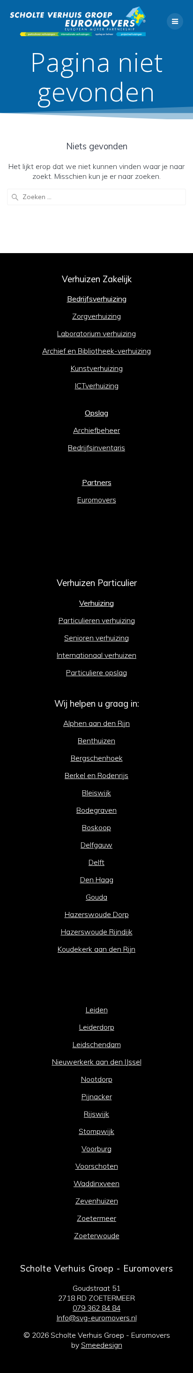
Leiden (97, 1009)
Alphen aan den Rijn (96, 723)
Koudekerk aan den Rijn (96, 949)
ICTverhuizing (97, 385)
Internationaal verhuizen (96, 655)
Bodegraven (96, 810)
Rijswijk (96, 1113)
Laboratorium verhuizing (96, 333)
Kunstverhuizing (97, 368)
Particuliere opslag (96, 672)
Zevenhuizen (96, 1200)
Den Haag (96, 879)
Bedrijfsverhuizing (96, 298)
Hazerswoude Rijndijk (97, 931)
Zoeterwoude (96, 1235)
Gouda (96, 897)
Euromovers (96, 499)
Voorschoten (96, 1166)
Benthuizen (96, 740)
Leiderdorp (96, 1027)
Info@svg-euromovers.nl (97, 1317)
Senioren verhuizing (96, 637)
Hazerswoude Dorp (97, 914)
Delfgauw (96, 844)
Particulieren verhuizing (97, 620)
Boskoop (96, 827)
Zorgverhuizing (96, 316)
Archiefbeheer (96, 430)
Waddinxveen (96, 1183)
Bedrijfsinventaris (96, 447)
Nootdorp (96, 1079)
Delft (96, 862)
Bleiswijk (96, 792)
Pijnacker (97, 1096)
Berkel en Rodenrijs (96, 775)
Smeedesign (101, 1345)
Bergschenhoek (97, 758)
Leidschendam (97, 1044)
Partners (96, 482)
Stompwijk (96, 1131)
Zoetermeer (96, 1218)
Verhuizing (96, 603)
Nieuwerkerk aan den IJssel (96, 1061)
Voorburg (96, 1148)
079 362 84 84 (96, 1307)
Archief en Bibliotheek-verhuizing (96, 350)
